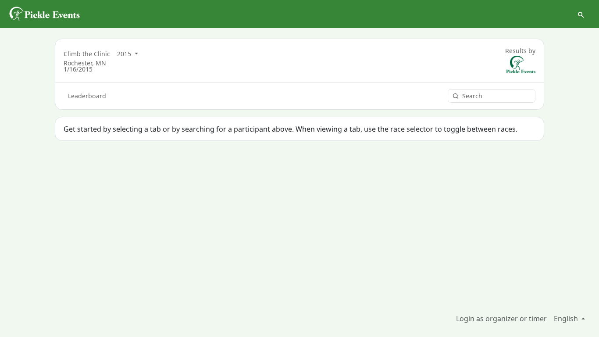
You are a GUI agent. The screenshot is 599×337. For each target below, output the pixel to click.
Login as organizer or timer (501, 318)
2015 (125, 54)
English (567, 318)
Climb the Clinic (87, 54)
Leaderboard (87, 96)
